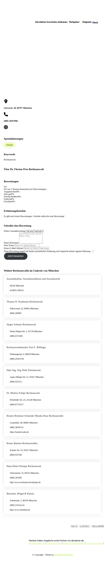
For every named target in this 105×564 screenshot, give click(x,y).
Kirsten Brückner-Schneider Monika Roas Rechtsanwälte (35, 415)
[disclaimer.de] (14, 22)
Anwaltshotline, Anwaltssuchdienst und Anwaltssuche (33, 278)
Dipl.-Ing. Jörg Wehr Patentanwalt (24, 370)
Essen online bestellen (73, 543)
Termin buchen (54, 543)
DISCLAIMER (98, 526)
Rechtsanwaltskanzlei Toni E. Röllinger (26, 347)
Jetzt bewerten (16, 256)
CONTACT (85, 526)
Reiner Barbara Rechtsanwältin (22, 443)
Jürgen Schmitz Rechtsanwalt (21, 324)
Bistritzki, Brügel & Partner (20, 493)
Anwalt (9, 145)
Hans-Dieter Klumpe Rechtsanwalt (24, 466)
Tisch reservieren (94, 543)
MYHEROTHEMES (63, 555)
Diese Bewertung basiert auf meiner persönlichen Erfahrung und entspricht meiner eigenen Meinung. (47, 251)
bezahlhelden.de (37, 543)
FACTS (74, 526)
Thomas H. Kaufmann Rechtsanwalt (25, 301)
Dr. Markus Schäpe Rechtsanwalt (23, 393)
